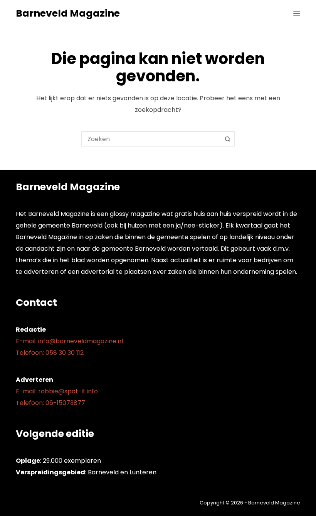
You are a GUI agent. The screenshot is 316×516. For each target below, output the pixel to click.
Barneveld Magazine (68, 13)
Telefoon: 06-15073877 (50, 402)
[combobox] (151, 139)
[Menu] (296, 13)
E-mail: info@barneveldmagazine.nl (69, 341)
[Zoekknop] (227, 139)
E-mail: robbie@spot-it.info (57, 391)
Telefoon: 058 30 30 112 (50, 352)
